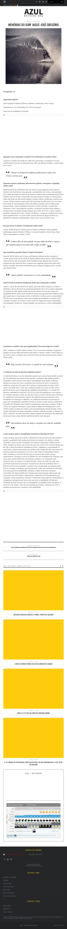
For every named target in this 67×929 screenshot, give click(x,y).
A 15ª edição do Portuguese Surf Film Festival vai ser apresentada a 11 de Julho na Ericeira (33, 763)
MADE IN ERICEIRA (8, 893)
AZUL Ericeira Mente (9, 896)
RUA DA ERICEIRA (8, 886)
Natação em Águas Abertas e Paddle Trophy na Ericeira (33, 615)
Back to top (58, 925)
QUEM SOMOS (7, 905)
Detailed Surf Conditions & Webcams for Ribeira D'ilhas (33, 835)
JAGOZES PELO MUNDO (9, 877)
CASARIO (6, 880)
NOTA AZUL (6, 890)
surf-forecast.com (52, 835)
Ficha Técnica (7, 912)
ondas (29, 21)
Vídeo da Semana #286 (33, 555)
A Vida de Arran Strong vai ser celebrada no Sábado (34, 664)
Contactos (7, 909)
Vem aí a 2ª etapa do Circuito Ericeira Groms (33, 713)
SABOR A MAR (7, 883)
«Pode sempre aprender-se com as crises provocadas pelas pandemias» (33, 546)
